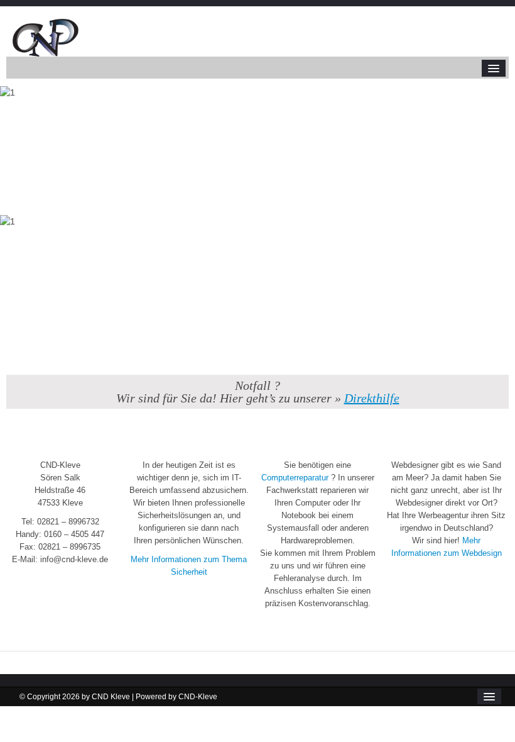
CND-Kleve (197, 696)
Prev (21, 195)
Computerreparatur (294, 477)
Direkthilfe (371, 398)
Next (493, 195)
